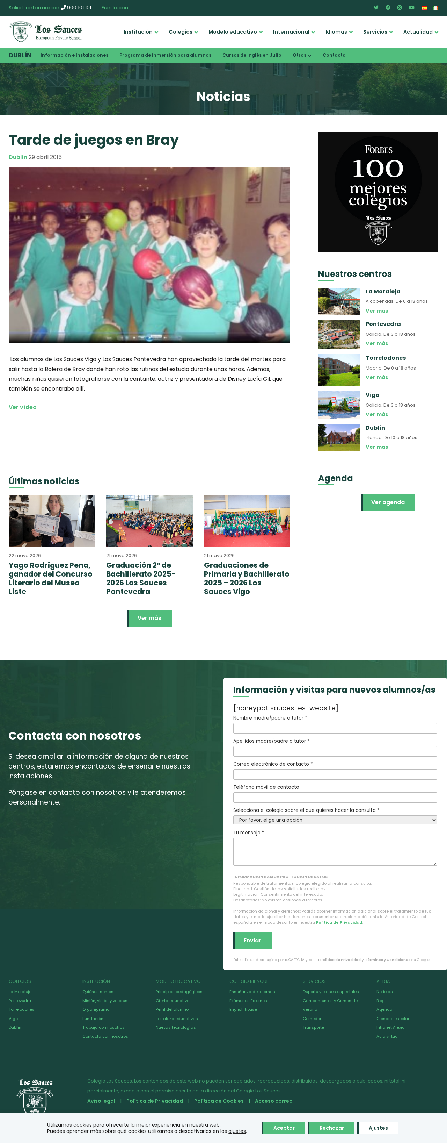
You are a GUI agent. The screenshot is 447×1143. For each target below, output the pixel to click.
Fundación (115, 7)
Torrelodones (22, 1009)
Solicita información (34, 7)
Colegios (180, 31)
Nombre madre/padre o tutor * (270, 718)
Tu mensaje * (248, 832)
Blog (380, 1000)
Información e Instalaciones (74, 55)
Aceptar (284, 1127)
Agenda (384, 1009)
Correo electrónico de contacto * (273, 764)
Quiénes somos (97, 991)
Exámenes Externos (248, 1000)
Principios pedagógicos (179, 991)
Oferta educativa (173, 1000)
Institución (138, 31)
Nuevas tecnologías (176, 1027)
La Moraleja (20, 991)
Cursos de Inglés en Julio (251, 55)
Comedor (312, 1018)
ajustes (237, 1131)
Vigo (13, 1018)
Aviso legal (101, 1101)
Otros (299, 55)
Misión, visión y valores (104, 1000)
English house (243, 1009)
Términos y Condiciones (387, 960)
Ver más (149, 618)
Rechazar (332, 1127)
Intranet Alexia (390, 1027)
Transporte (313, 1027)
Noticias (384, 991)
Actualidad (418, 31)
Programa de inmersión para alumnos (165, 55)
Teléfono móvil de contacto (266, 787)
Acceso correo (274, 1101)
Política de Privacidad (339, 922)
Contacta (334, 55)
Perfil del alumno (172, 1009)
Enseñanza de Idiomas (252, 991)
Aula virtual (387, 1036)
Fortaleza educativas (177, 1018)
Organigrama (96, 1009)
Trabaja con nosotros (103, 1027)
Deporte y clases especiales (331, 991)
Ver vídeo (23, 407)
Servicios (375, 31)
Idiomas (336, 31)
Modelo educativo (232, 31)
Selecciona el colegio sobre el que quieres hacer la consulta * (306, 810)
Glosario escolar (392, 1018)
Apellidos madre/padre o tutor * (271, 741)
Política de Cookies (219, 1101)
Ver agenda (388, 502)
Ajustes (378, 1127)
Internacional (291, 31)
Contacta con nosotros (105, 1036)
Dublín (20, 55)
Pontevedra (20, 1000)
